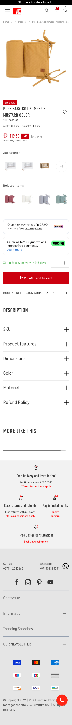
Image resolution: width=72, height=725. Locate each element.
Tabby (55, 512)
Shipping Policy (20, 141)
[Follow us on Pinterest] (39, 582)
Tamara (55, 516)
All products (20, 22)
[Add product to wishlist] (65, 112)
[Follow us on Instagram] (28, 582)
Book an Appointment (36, 541)
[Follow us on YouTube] (50, 582)
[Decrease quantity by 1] (54, 263)
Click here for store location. (36, 2)
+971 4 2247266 (13, 568)
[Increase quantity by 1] (64, 263)
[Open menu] (7, 11)
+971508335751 (49, 568)
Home (6, 22)
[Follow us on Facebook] (17, 582)
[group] (36, 59)
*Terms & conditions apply (36, 486)
